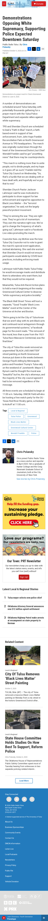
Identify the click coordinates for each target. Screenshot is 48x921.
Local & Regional (18, 411)
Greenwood (32, 416)
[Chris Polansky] (8, 455)
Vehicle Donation (12, 882)
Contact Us (9, 838)
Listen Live (9, 849)
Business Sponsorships (14, 827)
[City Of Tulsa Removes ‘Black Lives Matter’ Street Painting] (22, 655)
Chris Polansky (25, 451)
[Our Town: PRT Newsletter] (24, 545)
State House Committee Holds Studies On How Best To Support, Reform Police (24, 744)
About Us (9, 822)
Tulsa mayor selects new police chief (25, 597)
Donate (39, 4)
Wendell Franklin (18, 433)
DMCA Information (12, 844)
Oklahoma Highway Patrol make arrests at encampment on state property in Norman (26, 620)
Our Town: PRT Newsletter (24, 561)
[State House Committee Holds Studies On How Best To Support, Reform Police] (22, 719)
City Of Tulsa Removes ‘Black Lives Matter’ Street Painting (22, 678)
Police (33, 433)
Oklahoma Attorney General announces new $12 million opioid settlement (26, 607)
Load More (24, 781)
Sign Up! (24, 577)
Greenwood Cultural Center (22, 428)
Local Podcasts (11, 854)
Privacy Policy (10, 865)
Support (8, 876)
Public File (9, 871)
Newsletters (10, 860)
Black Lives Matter (18, 422)
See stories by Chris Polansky (31, 479)
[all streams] (44, 918)
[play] (4, 918)
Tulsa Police (16, 416)
